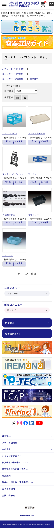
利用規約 (6, 476)
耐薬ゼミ (9, 323)
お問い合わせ (8, 495)
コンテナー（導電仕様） (13, 79)
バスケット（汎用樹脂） (13, 69)
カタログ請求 (8, 489)
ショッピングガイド (11, 456)
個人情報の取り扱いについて (16, 462)
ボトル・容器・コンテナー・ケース (28, 16)
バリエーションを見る (13, 142)
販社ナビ (11, 310)
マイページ (12, 293)
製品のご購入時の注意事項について (19, 482)
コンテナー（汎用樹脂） (13, 74)
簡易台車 (34, 79)
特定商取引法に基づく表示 (15, 469)
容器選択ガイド (13, 333)
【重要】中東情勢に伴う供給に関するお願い (26, 13)
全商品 (5, 16)
